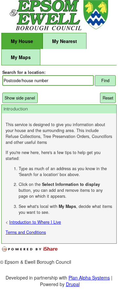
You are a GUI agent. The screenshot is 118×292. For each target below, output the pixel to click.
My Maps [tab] (21, 57)
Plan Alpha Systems (89, 277)
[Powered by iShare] (34, 249)
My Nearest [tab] (64, 41)
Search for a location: (24, 72)
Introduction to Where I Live (35, 222)
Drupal (73, 284)
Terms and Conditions (26, 232)
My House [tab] (22, 41)
